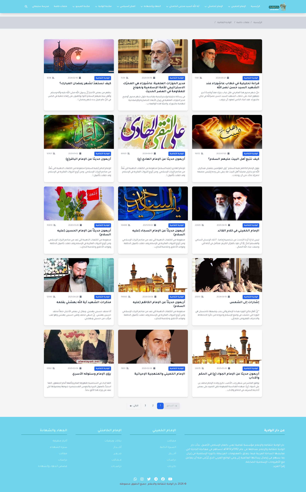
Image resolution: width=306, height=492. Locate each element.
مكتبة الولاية (105, 6)
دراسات (62, 460)
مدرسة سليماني (40, 6)
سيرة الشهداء (58, 447)
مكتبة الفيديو (83, 6)
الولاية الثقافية (224, 22)
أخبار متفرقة (60, 441)
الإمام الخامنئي (215, 6)
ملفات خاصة (60, 6)
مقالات (63, 453)
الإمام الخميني (238, 6)
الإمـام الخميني (164, 430)
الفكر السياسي (127, 6)
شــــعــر (117, 453)
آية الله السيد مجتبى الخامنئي (184, 6)
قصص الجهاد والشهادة (52, 466)
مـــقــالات (116, 460)
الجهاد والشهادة (152, 6)
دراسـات (171, 460)
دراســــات (116, 466)
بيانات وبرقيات (112, 441)
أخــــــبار (172, 453)
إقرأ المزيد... (278, 466)
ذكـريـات (171, 466)
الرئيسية (255, 6)
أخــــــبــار (117, 447)
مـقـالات (171, 441)
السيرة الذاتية (168, 447)
